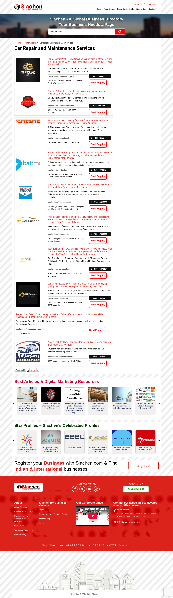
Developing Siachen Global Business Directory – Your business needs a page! (74, 408)
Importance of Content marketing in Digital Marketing (122, 405)
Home (99, 9)
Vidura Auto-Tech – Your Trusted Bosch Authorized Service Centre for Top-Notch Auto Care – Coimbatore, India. (80, 186)
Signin (137, 4)
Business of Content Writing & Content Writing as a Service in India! (27, 406)
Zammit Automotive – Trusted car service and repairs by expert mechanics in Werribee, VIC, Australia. (77, 92)
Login (41, 510)
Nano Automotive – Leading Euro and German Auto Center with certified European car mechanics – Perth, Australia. (78, 122)
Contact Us (153, 9)
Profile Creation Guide (125, 9)
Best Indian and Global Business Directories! (145, 405)
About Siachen (109, 9)
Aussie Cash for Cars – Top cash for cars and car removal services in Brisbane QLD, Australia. (79, 343)
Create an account (151, 4)
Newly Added (124, 545)
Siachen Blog (44, 519)
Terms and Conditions (23, 530)
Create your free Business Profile (53, 514)
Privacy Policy (20, 535)
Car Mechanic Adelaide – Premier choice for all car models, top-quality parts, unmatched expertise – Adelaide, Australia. (78, 285)
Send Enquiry (98, 82)
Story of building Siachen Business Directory (21, 518)
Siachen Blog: (141, 9)
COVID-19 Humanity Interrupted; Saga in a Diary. (51, 405)
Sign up (143, 466)
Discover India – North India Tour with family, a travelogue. (98, 406)
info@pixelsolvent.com (128, 522)
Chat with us (137, 489)
